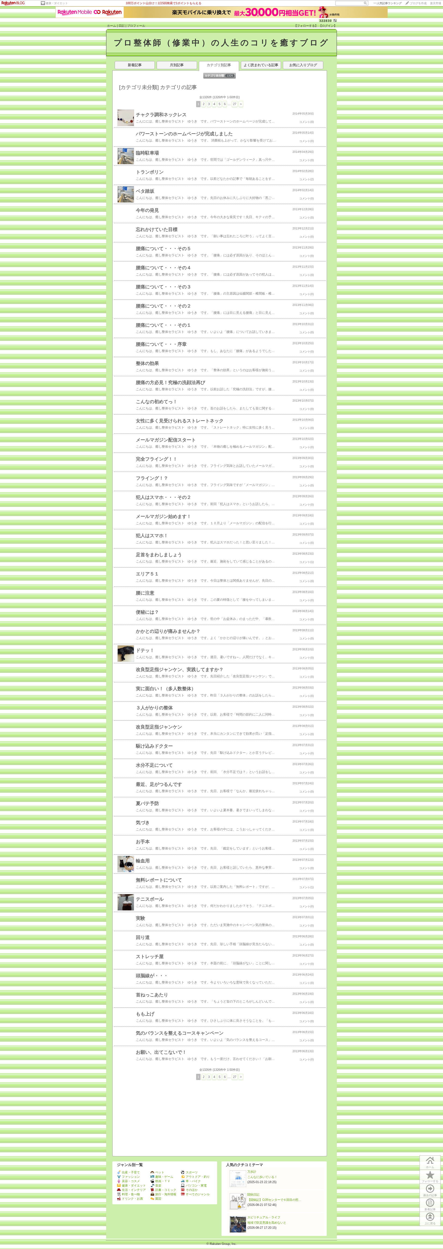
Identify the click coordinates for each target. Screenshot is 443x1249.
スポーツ (192, 1172)
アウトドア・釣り (198, 1176)
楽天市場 (435, 3)
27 (234, 104)
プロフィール (136, 25)
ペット (159, 1172)
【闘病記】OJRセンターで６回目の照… (274, 1200)
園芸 (158, 1198)
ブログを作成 (418, 3)
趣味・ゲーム (164, 1176)
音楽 (158, 1185)
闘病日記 (253, 1194)
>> (388, 3)
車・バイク (193, 1181)
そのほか (192, 1190)
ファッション (131, 1176)
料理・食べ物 (131, 1194)
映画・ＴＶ (162, 1181)
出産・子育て (131, 1172)
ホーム (111, 25)
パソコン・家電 (196, 1185)
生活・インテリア (134, 1190)
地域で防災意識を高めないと (266, 1222)
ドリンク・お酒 (132, 1198)
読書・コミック (165, 1190)
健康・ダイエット (57, 3)
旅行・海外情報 (165, 1194)
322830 (325, 21)
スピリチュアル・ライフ (263, 1217)
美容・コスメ (131, 1181)
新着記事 (430, 1209)
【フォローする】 (306, 25)
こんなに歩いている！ (262, 1177)
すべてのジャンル (198, 1194)
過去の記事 (430, 1195)
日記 (122, 25)
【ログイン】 (328, 25)
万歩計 (251, 1171)
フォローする (430, 1181)
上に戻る (430, 1223)
